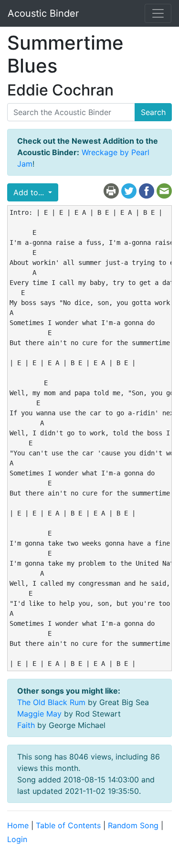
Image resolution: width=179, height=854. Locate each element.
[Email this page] (164, 190)
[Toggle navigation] (158, 13)
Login (17, 839)
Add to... (29, 192)
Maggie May (39, 713)
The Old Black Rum (51, 702)
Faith (26, 725)
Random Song (133, 825)
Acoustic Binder (43, 13)
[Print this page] (111, 190)
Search (153, 112)
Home (18, 825)
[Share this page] (146, 190)
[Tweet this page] (129, 190)
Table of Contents (68, 825)
